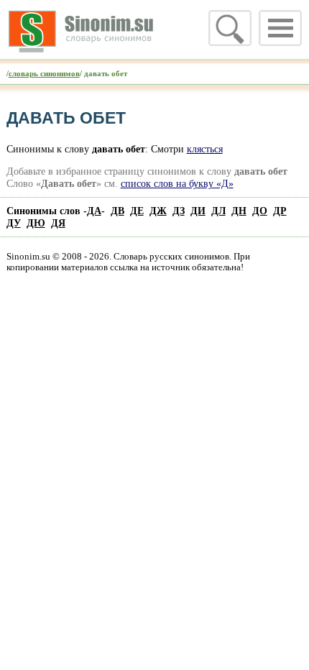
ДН (238, 210)
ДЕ (137, 210)
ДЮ (36, 223)
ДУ (13, 223)
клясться (205, 149)
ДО (259, 210)
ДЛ (218, 210)
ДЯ (58, 223)
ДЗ (178, 210)
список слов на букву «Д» (177, 183)
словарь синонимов (44, 73)
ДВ (117, 210)
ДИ (198, 210)
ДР (280, 210)
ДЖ (158, 210)
